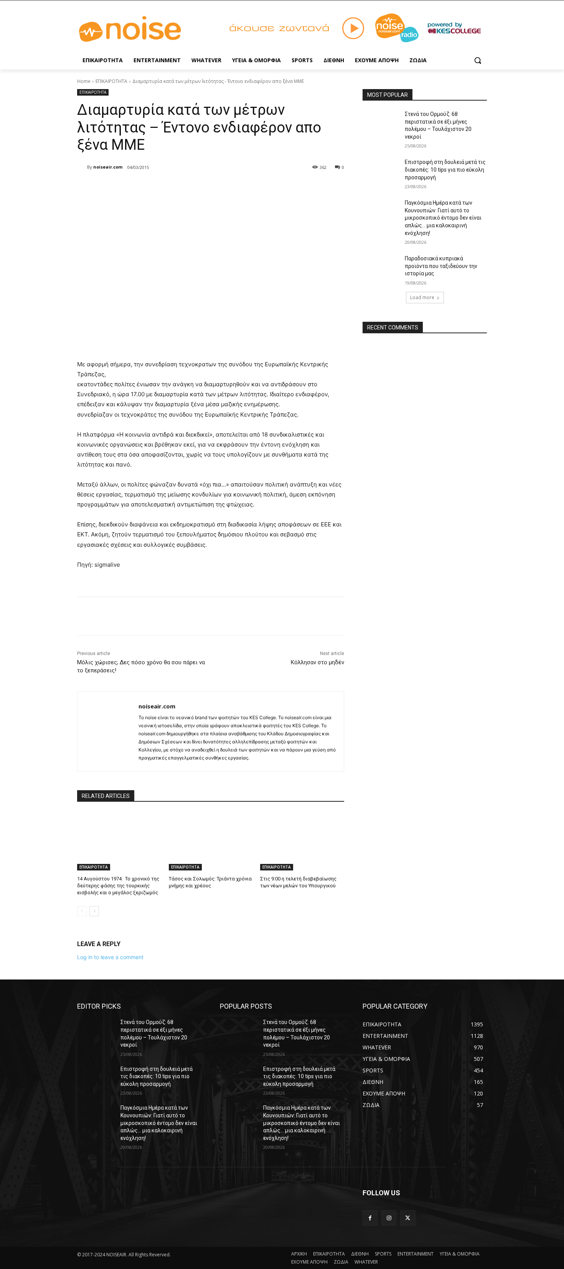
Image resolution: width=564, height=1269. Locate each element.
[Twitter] (150, 187)
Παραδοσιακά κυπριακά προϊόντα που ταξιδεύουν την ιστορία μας (441, 265)
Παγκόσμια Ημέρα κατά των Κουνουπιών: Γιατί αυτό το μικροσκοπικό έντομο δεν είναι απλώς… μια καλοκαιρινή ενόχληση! (443, 218)
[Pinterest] (167, 187)
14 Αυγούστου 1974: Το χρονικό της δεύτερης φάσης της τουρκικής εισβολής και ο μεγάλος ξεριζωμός (118, 885)
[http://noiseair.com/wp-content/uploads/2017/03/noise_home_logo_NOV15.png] (138, 29)
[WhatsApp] (185, 187)
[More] (203, 187)
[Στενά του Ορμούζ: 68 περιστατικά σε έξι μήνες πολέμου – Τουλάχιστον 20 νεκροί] (381, 124)
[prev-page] (82, 911)
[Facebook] (132, 187)
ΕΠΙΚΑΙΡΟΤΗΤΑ (111, 81)
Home (84, 81)
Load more (422, 297)
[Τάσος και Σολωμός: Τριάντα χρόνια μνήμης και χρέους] (211, 841)
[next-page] (94, 911)
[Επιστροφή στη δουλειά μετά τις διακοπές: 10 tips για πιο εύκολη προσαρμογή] (381, 172)
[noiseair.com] (82, 167)
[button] (477, 60)
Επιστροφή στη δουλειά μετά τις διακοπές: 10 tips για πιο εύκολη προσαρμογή (445, 169)
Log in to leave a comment (110, 957)
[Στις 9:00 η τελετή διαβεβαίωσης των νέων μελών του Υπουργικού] (302, 841)
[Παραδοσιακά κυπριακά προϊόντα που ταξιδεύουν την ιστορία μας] (381, 268)
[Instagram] (388, 1217)
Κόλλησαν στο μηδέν (317, 662)
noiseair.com (107, 167)
